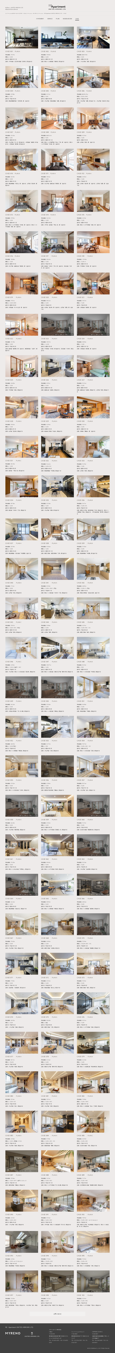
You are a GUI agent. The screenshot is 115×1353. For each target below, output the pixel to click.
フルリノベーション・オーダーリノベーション (33, 13)
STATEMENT (40, 18)
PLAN (57, 18)
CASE (65, 13)
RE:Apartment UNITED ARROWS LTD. (53, 13)
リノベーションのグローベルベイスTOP (13, 13)
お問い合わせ (57, 1314)
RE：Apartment (57, 7)
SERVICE (49, 18)
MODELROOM (67, 18)
